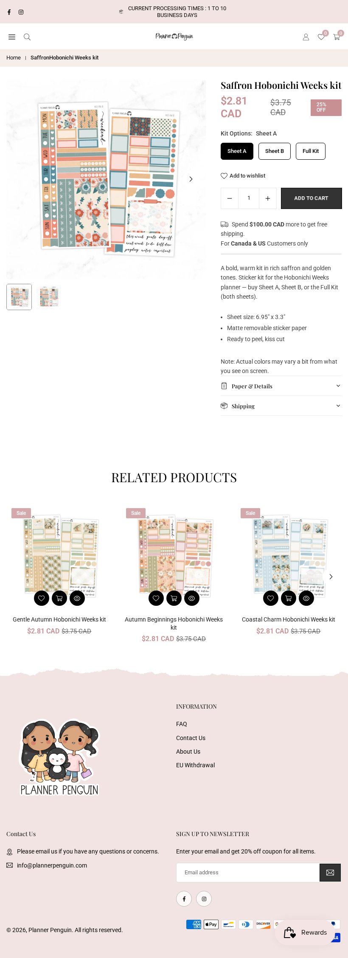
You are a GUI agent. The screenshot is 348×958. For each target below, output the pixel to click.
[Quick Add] (59, 598)
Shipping (243, 406)
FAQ (181, 724)
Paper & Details (252, 386)
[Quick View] (77, 598)
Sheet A (237, 151)
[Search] (27, 36)
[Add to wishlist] (41, 598)
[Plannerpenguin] (174, 36)
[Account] (306, 36)
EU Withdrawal (195, 765)
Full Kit (311, 151)
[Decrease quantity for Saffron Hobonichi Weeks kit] (229, 198)
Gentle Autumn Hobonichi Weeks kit (59, 619)
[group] (106, 179)
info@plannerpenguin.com (52, 865)
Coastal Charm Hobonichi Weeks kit (288, 619)
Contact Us (190, 738)
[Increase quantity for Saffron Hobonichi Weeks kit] (267, 198)
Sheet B (274, 151)
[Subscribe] (330, 873)
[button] (12, 36)
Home (13, 57)
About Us (188, 751)
